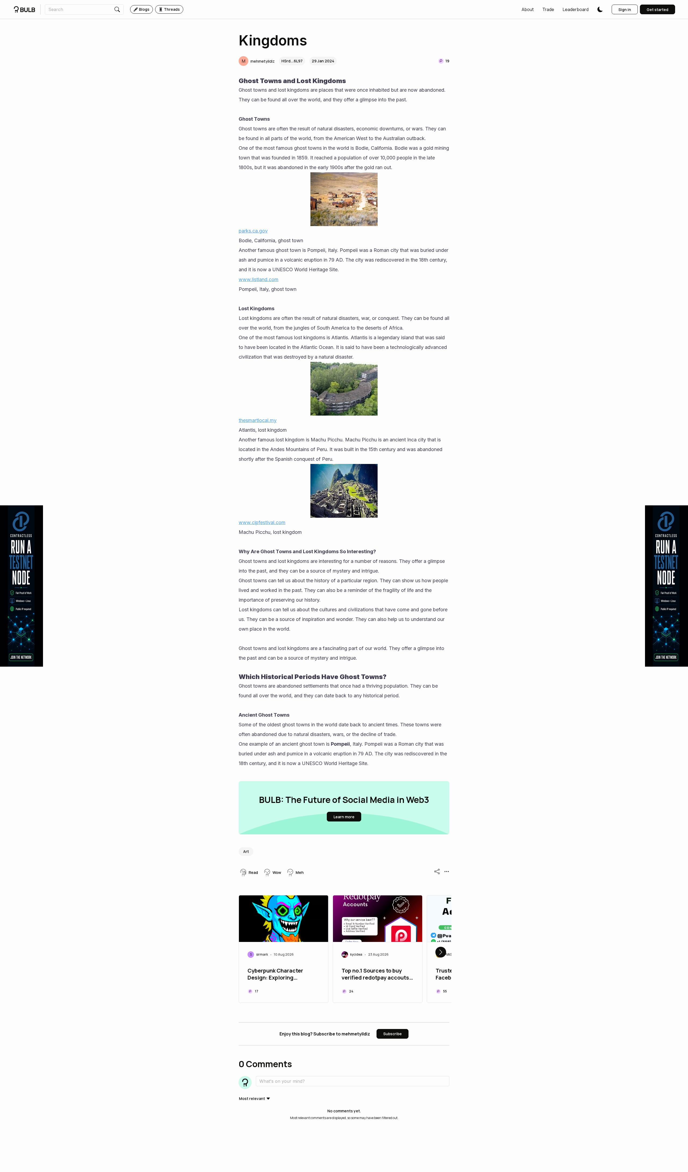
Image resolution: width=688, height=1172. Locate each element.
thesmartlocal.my (258, 420)
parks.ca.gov (253, 231)
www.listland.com (258, 279)
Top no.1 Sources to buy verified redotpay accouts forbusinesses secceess (375, 974)
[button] (528, 9)
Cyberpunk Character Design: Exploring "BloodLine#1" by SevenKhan (275, 974)
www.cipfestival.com (262, 522)
